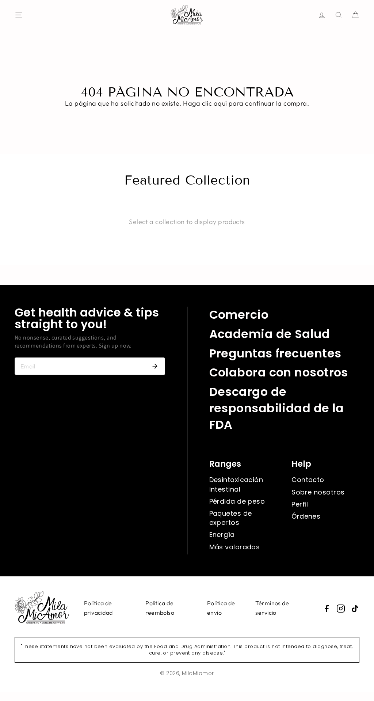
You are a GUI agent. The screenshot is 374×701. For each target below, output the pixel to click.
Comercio (239, 314)
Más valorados (234, 547)
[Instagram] (340, 608)
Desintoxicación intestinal (236, 484)
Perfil (299, 504)
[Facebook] (326, 608)
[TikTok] (355, 608)
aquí (220, 103)
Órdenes (305, 516)
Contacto (307, 479)
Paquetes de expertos (230, 518)
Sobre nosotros (317, 492)
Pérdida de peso (237, 501)
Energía (222, 534)
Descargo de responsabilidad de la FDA (276, 408)
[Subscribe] (154, 366)
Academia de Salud (269, 334)
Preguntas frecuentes (275, 353)
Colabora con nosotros (278, 372)
